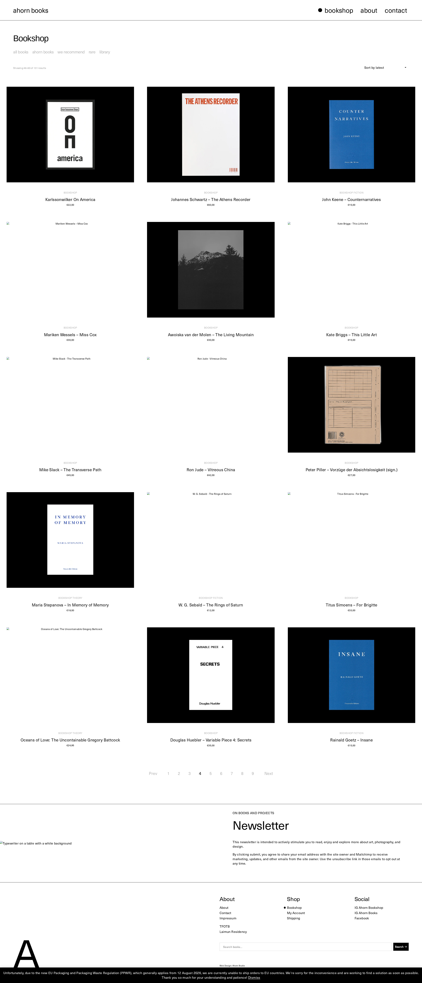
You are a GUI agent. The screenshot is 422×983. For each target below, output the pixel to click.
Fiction (358, 192)
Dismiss (254, 977)
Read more (350, 208)
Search (399, 946)
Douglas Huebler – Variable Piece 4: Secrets (211, 740)
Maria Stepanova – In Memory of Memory (70, 605)
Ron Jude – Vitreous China (211, 469)
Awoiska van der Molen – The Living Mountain (211, 334)
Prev (153, 773)
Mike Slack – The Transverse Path (70, 469)
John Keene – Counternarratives (351, 199)
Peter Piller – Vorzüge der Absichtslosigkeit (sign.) (351, 469)
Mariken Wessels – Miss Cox (70, 334)
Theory (77, 597)
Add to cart (68, 208)
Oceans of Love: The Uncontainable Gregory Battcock (70, 740)
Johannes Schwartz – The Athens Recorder (210, 199)
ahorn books (30, 10)
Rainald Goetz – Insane (351, 740)
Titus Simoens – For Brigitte (351, 605)
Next (268, 773)
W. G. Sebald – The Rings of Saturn (211, 605)
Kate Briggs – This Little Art (351, 334)
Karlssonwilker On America (70, 199)
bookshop (70, 192)
